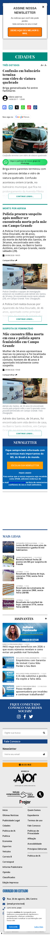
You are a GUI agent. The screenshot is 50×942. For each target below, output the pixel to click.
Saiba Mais (38, 927)
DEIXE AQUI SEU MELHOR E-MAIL (25, 32)
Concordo (13, 927)
